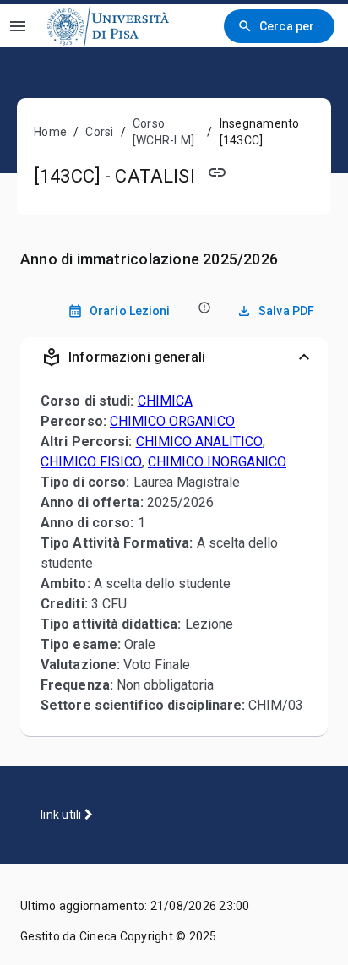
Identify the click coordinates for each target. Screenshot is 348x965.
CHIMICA (165, 401)
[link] (108, 26)
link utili (62, 814)
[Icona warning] (203, 307)
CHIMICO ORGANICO (172, 421)
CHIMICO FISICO (91, 462)
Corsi (99, 132)
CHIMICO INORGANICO (217, 462)
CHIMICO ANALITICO (199, 441)
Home (50, 132)
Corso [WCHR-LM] (163, 132)
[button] (174, 357)
